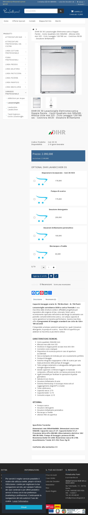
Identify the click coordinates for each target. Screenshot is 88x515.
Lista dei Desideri (52, 481)
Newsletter (50, 485)
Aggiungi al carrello (40, 276)
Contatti (32, 21)
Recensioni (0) (51, 299)
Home (6, 21)
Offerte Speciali (18, 21)
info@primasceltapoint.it (75, 498)
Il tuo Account (51, 475)
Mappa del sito (45, 21)
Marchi (58, 21)
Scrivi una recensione (62, 284)
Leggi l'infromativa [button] (20, 501)
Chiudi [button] (23, 507)
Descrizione (37, 299)
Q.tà (33, 266)
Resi (47, 488)
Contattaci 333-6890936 (46, 2)
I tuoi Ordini (50, 478)
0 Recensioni (46, 284)
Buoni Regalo (51, 491)
